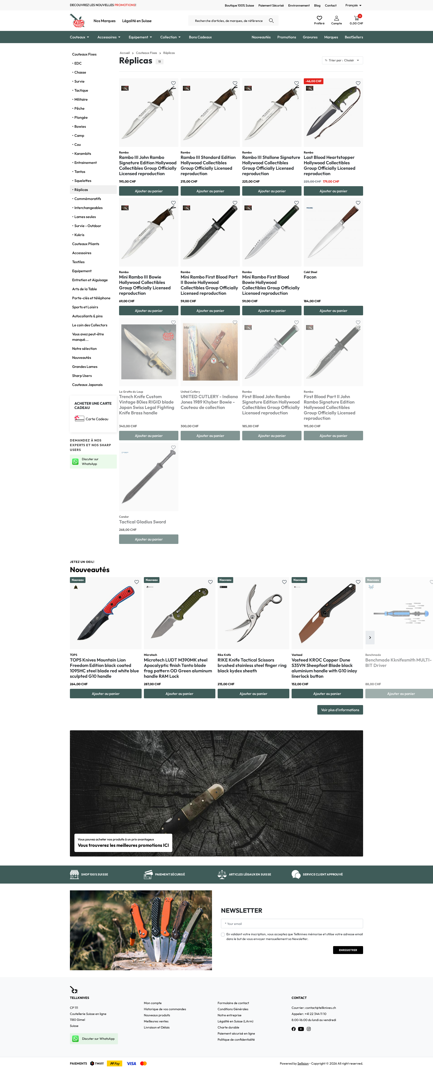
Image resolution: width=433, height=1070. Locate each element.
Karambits (82, 153)
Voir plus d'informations (340, 710)
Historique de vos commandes (165, 1009)
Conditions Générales (233, 1009)
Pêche (79, 108)
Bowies (80, 126)
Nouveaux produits (157, 1015)
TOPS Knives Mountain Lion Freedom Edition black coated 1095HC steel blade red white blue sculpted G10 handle (104, 668)
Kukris (79, 234)
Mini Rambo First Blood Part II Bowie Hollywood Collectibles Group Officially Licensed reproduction (209, 285)
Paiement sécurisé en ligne (236, 1033)
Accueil (125, 53)
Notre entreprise (230, 1015)
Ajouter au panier (149, 191)
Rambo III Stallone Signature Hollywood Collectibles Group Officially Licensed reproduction (271, 165)
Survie (79, 81)
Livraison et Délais (157, 1027)
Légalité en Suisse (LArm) (235, 1021)
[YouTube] (301, 1029)
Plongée (81, 117)
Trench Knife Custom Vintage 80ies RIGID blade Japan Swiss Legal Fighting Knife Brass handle (146, 404)
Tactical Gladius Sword (142, 522)
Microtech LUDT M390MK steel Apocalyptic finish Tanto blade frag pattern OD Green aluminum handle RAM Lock (178, 668)
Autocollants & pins (87, 316)
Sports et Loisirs (85, 307)
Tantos (79, 171)
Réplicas (81, 189)
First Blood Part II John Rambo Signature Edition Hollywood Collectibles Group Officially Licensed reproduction (329, 407)
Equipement (82, 271)
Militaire (81, 99)
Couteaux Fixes (84, 54)
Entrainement (85, 162)
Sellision (303, 1063)
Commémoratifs (87, 198)
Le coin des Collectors (89, 325)
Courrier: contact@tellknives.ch (314, 1008)
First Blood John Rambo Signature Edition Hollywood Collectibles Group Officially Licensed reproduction (271, 404)
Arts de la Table (84, 289)
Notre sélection (84, 348)
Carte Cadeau (97, 419)
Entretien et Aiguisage (90, 280)
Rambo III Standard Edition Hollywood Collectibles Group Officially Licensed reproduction (208, 165)
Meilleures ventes (156, 1021)
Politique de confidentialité (236, 1040)
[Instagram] (308, 1029)
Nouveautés (81, 357)
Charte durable (228, 1027)
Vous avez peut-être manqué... (88, 337)
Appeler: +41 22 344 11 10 (309, 1014)
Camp (79, 135)
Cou (77, 144)
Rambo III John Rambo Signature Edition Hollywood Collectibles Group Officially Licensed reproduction (148, 165)
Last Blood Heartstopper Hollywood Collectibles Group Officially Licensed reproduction (329, 165)
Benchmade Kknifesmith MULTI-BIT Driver (398, 662)
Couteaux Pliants (85, 243)
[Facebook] (294, 1029)
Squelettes (82, 180)
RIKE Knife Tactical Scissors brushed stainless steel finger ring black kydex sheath (252, 665)
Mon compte (153, 1003)
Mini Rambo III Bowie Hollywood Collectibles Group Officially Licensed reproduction (145, 285)
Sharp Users (82, 375)
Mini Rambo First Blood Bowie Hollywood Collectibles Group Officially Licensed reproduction (271, 285)
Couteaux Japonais (87, 384)
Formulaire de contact (233, 1003)
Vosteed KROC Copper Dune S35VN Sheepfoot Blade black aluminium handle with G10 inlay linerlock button (324, 668)
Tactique (81, 90)
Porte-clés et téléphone (91, 298)
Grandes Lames (84, 366)
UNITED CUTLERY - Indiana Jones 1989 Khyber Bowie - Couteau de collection (209, 402)
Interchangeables (88, 207)
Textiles (78, 262)
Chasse (80, 72)
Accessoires (81, 253)
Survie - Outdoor (87, 225)
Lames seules (85, 216)
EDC (78, 63)
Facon (310, 277)
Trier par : (345, 60)
